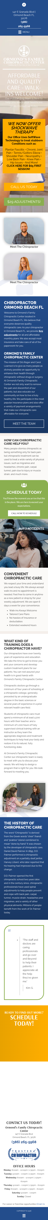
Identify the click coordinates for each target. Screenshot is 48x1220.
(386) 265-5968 (24, 1142)
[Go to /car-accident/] (24, 543)
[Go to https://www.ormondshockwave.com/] (24, 146)
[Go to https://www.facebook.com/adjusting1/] (24, 5)
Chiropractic (21, 832)
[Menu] (24, 1215)
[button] (24, 187)
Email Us (41, 1204)
